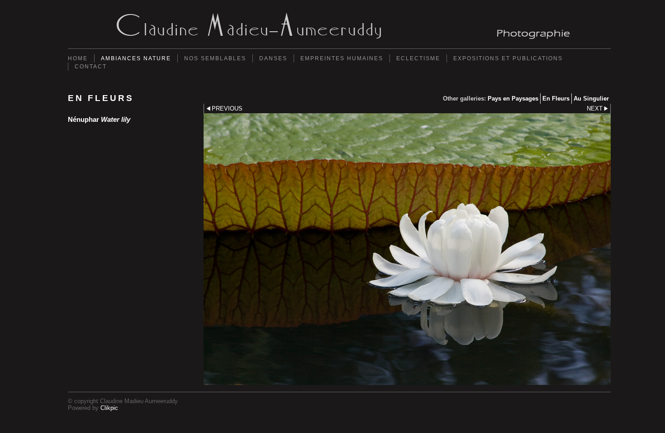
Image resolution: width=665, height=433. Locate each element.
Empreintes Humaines (341, 58)
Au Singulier (591, 98)
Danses (273, 58)
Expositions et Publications (508, 58)
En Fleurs (556, 98)
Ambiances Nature (136, 58)
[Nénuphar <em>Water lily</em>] (407, 249)
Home (78, 58)
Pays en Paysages (513, 98)
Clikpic (109, 407)
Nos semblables (215, 58)
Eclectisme (418, 58)
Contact (91, 66)
